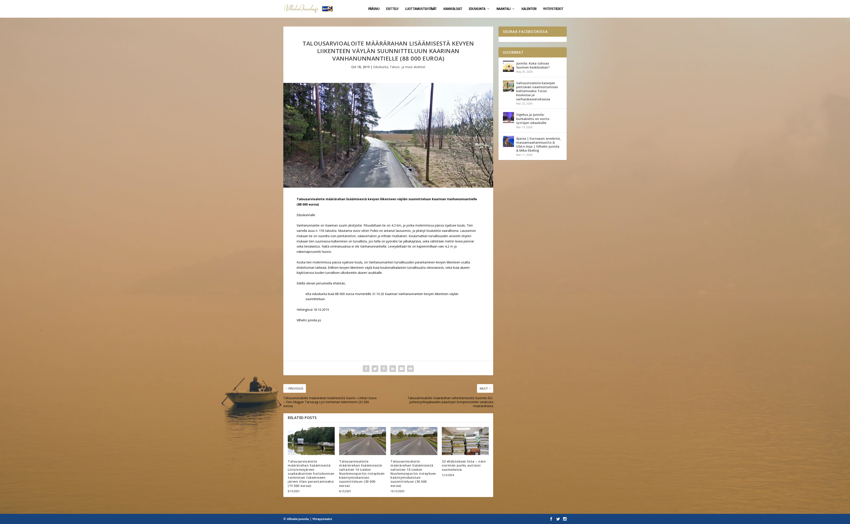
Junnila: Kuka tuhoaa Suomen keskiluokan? (533, 65)
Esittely (392, 9)
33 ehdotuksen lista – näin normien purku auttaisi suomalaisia (464, 465)
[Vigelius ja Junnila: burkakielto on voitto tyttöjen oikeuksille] (508, 117)
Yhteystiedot (553, 9)
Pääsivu (373, 9)
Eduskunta (477, 9)
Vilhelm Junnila (298, 519)
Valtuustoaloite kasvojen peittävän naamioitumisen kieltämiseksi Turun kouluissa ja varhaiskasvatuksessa (537, 91)
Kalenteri (529, 9)
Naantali (503, 9)
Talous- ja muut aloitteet (407, 67)
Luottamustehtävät (421, 9)
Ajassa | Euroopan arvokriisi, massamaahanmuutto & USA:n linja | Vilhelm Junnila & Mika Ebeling (538, 144)
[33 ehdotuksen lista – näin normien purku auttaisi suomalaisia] (465, 441)
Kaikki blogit (452, 9)
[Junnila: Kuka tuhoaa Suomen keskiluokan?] (508, 66)
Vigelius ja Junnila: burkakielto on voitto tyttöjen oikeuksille (532, 118)
